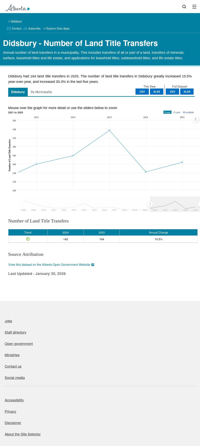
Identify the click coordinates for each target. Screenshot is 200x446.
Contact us (13, 366)
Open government (19, 343)
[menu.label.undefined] (195, 119)
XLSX (187, 91)
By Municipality (41, 92)
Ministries (12, 354)
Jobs (8, 320)
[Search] (184, 6)
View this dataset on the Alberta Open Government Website (49, 264)
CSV (172, 91)
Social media (15, 377)
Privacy (10, 411)
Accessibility (14, 399)
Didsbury (16, 21)
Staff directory (15, 332)
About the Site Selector (23, 433)
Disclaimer (13, 422)
